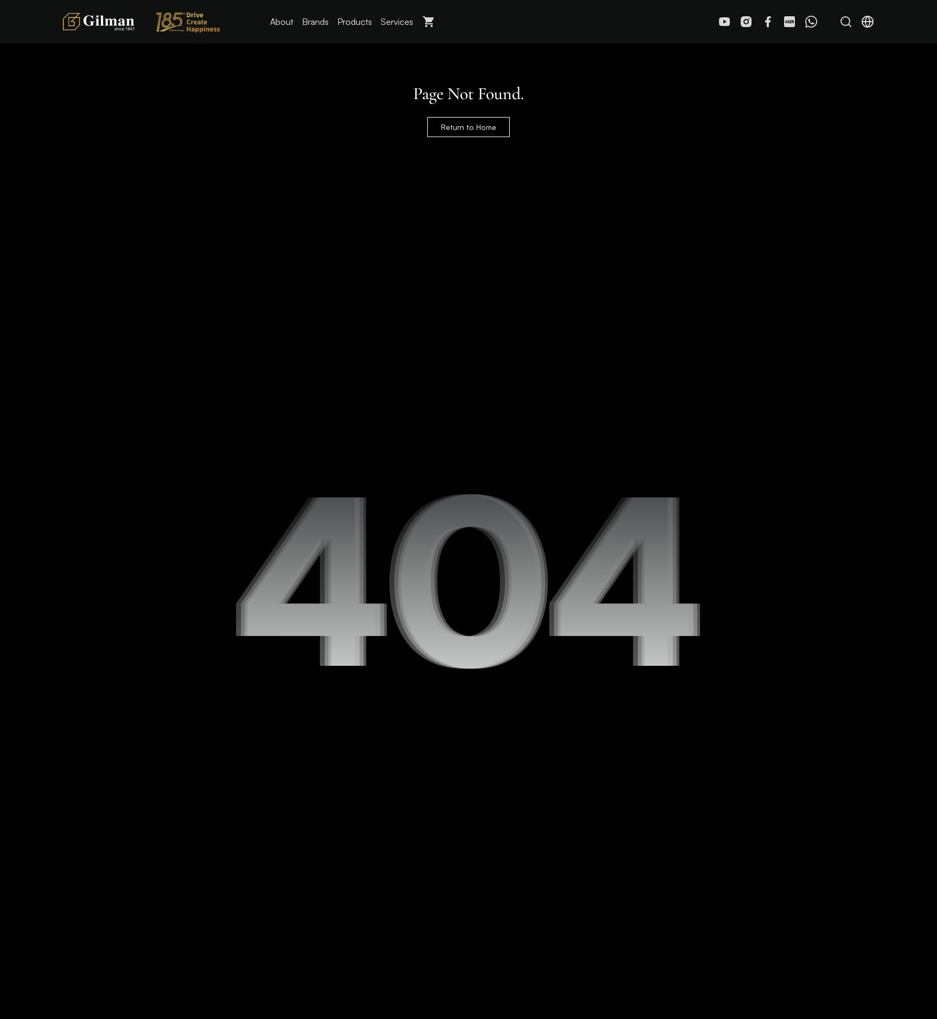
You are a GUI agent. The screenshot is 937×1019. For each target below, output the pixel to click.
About (281, 21)
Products (354, 21)
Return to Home (468, 127)
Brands (315, 21)
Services (397, 21)
